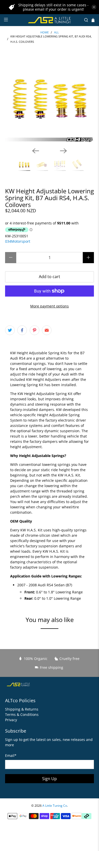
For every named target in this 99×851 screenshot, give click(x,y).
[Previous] (35, 151)
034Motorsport (17, 241)
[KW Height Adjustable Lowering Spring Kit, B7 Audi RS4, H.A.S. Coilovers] (49, 99)
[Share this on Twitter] (10, 330)
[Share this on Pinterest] (34, 330)
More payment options (49, 306)
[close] (93, 7)
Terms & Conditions (22, 714)
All (56, 32)
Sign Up (49, 778)
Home (44, 32)
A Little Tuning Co (54, 805)
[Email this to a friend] (47, 330)
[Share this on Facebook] (22, 330)
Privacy (11, 719)
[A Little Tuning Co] (49, 20)
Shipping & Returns (21, 709)
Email (10, 755)
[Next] (63, 151)
